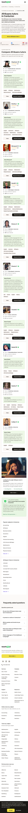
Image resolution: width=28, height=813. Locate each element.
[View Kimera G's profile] (6, 224)
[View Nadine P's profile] (6, 386)
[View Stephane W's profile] (6, 63)
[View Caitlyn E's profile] (6, 422)
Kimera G (14, 224)
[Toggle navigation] (25, 2)
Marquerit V (15, 146)
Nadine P (14, 386)
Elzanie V (14, 266)
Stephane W (15, 62)
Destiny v (14, 104)
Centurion (17, 6)
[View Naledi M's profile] (6, 347)
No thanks (18, 810)
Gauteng (11, 6)
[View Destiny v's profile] (6, 105)
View (7, 96)
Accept (11, 810)
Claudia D (14, 309)
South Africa (5, 6)
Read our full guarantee (9, 514)
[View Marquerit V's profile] (6, 147)
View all (5, 553)
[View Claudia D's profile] (6, 309)
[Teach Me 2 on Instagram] (9, 661)
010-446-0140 (6, 664)
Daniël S (14, 183)
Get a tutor (13, 492)
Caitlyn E (14, 422)
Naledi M (14, 347)
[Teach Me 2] (6, 2)
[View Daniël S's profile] (6, 184)
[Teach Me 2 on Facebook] (3, 661)
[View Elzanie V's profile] (6, 266)
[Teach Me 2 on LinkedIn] (6, 661)
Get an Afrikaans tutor (13, 36)
